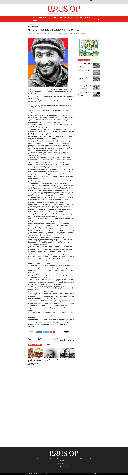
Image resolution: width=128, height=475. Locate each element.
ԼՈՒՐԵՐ (34, 17)
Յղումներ (79, 473)
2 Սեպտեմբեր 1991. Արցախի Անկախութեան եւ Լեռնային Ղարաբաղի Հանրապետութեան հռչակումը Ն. (35, 362)
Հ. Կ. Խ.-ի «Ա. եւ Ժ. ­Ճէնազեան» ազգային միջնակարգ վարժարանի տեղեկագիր (84, 87)
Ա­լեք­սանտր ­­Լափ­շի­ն (34, 339)
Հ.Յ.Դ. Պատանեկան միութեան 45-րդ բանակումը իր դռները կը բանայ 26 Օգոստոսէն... (85, 65)
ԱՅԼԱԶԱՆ (73, 17)
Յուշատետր (35, 26)
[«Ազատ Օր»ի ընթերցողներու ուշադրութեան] (96, 72)
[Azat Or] (64, 10)
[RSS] (96, 3)
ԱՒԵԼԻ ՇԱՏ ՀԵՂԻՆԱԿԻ (49, 344)
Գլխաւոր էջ (73, 473)
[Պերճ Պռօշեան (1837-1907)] (67, 353)
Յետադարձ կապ (86, 473)
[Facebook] (94, 3)
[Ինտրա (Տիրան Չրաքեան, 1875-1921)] (51, 353)
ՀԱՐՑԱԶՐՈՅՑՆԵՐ (63, 17)
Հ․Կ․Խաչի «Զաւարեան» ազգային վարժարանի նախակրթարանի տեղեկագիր (84, 94)
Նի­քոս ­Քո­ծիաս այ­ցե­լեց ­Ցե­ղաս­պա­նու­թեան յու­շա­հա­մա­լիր (64, 339)
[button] (98, 19)
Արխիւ (92, 473)
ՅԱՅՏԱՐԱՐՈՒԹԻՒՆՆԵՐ (84, 17)
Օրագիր (35, 20)
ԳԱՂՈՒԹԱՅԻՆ (52, 17)
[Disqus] (51, 389)
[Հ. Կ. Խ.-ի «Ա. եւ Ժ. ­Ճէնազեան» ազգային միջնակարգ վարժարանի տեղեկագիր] (96, 87)
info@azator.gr (68, 463)
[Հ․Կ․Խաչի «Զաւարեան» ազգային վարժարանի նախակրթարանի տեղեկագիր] (96, 94)
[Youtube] (99, 3)
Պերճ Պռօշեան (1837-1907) (67, 359)
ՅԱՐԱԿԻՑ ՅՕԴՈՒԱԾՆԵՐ (35, 344)
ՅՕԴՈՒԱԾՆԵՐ (42, 17)
